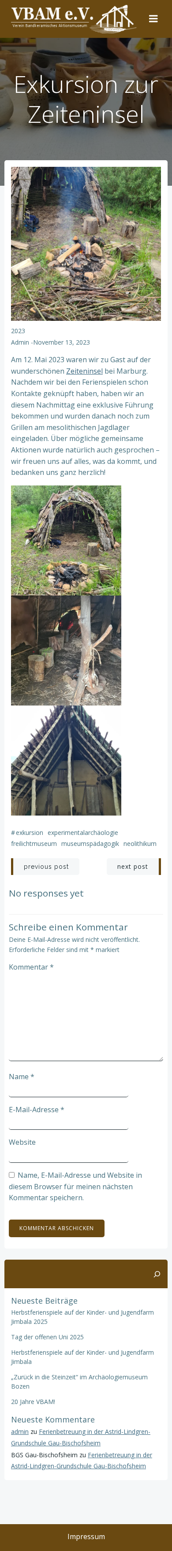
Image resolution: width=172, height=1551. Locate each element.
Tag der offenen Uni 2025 (47, 1337)
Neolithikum (140, 843)
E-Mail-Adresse (36, 1109)
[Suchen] (157, 1274)
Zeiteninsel (84, 371)
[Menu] (153, 18)
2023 (18, 331)
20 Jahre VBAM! (33, 1401)
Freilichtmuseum (34, 843)
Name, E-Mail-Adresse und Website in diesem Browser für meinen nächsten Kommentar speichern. (75, 1186)
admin (20, 342)
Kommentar (31, 967)
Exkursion (29, 832)
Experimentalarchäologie (83, 832)
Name (21, 1076)
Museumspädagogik (90, 843)
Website (22, 1142)
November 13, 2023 (61, 342)
